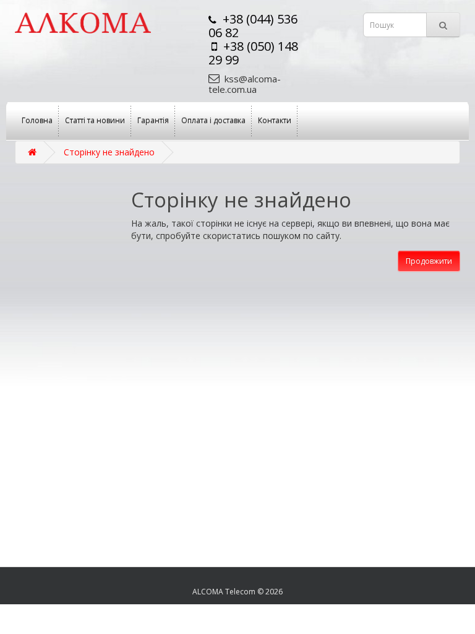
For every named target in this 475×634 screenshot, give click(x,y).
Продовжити (429, 261)
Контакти (274, 120)
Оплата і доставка (213, 120)
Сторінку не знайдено (109, 152)
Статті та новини (95, 120)
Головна (37, 120)
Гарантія (153, 120)
